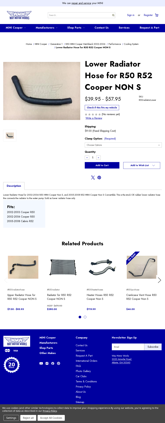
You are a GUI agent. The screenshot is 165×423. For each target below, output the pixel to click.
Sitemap (80, 402)
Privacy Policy (83, 386)
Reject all (28, 418)
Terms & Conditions (86, 381)
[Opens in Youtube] (41, 363)
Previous (6, 283)
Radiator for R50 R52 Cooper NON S (59, 297)
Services (124, 28)
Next (160, 283)
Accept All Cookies (51, 418)
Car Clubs (81, 376)
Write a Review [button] (94, 118)
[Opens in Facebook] (52, 363)
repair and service (81, 3)
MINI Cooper (14, 28)
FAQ (78, 366)
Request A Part (149, 28)
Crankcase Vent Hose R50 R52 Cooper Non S (141, 297)
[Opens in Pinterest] (58, 363)
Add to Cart (62, 270)
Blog (78, 397)
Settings (11, 418)
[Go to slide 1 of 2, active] (80, 317)
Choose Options (23, 270)
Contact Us (102, 28)
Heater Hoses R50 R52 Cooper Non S (100, 297)
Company (81, 337)
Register (148, 15)
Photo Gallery (83, 371)
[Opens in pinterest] (99, 177)
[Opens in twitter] (93, 177)
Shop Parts (74, 28)
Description (14, 186)
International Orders (86, 361)
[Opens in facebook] (87, 177)
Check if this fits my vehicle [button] (102, 107)
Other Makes (47, 353)
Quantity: (90, 152)
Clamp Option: (100, 138)
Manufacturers (45, 28)
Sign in (130, 15)
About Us (81, 392)
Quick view (23, 264)
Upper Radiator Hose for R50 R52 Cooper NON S (22, 297)
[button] (141, 165)
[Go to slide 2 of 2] (85, 317)
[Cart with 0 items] (156, 15)
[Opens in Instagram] (47, 363)
